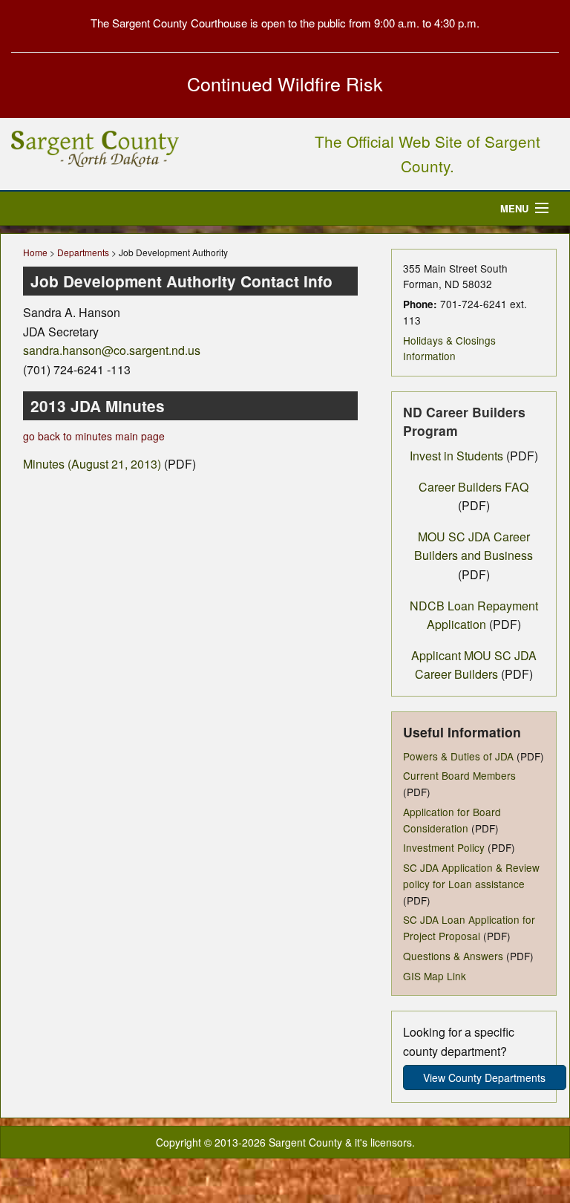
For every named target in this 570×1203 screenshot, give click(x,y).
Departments (83, 252)
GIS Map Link (434, 975)
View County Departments (484, 1077)
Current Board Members (459, 775)
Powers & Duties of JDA (458, 756)
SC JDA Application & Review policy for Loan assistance (471, 875)
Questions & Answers (453, 955)
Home (35, 252)
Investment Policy (444, 847)
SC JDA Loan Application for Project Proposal (469, 927)
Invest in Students (456, 455)
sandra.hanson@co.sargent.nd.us (111, 350)
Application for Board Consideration (452, 819)
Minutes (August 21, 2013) (92, 463)
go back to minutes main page (94, 435)
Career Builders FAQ (473, 486)
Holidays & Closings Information (449, 348)
